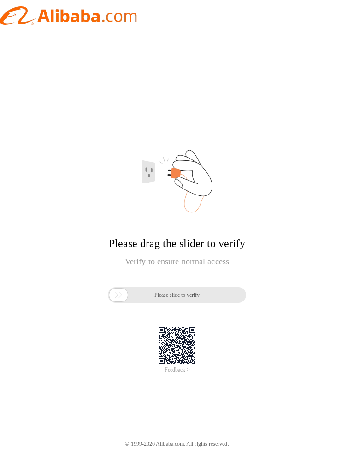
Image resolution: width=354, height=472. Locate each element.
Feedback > (177, 369)
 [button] (118, 295)
